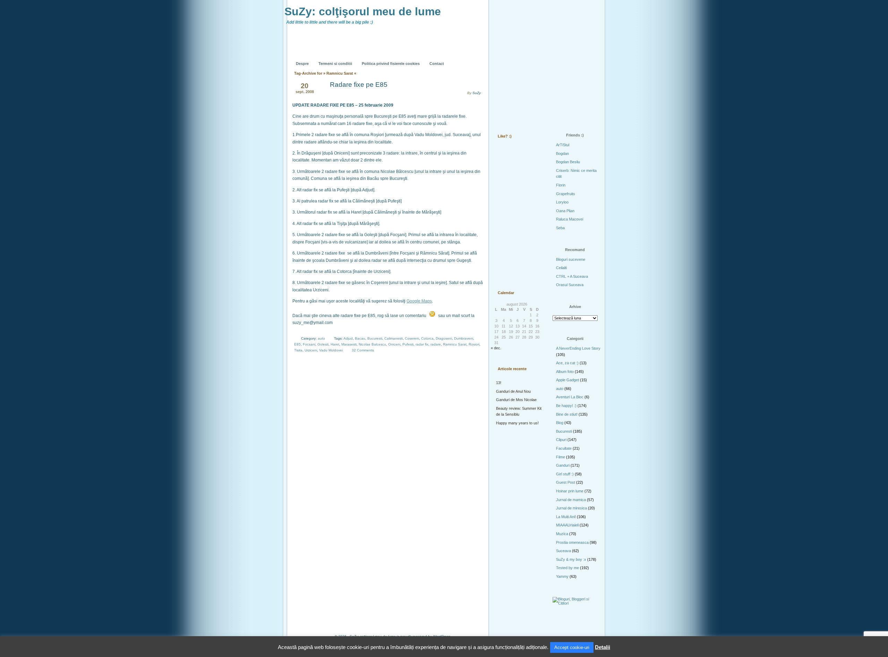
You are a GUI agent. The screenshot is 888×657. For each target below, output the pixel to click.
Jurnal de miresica (571, 508)
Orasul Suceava (569, 285)
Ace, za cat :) (567, 363)
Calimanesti (393, 338)
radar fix (422, 344)
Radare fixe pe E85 (358, 84)
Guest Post (565, 482)
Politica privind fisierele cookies (391, 63)
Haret (335, 344)
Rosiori (474, 344)
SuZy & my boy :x (571, 559)
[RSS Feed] (505, 58)
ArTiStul (562, 145)
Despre (302, 63)
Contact (436, 63)
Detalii (602, 647)
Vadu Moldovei (331, 350)
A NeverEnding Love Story (578, 348)
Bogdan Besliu (568, 162)
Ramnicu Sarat (455, 344)
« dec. (496, 348)
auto (321, 338)
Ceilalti (561, 268)
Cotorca (427, 338)
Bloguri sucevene (570, 259)
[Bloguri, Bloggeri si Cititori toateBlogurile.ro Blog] (576, 603)
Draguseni (444, 338)
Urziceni (311, 350)
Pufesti (407, 344)
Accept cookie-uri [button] (571, 647)
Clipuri (561, 440)
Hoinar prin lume (569, 491)
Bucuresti (374, 338)
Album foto (565, 371)
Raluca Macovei (569, 219)
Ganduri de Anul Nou (513, 391)
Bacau (360, 338)
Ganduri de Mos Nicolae (516, 400)
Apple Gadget (567, 380)
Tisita (298, 350)
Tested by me (567, 568)
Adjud (348, 338)
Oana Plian (565, 211)
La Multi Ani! (566, 517)
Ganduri (563, 465)
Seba (560, 228)
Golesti (322, 344)
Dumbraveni (463, 338)
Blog (559, 423)
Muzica (562, 534)
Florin (560, 185)
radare (435, 344)
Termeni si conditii (335, 63)
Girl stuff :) (565, 474)
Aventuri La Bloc (569, 397)
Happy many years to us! (517, 423)
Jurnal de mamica (571, 500)
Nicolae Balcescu (372, 344)
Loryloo (562, 202)
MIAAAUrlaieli (567, 525)
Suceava (563, 551)
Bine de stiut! (567, 414)
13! (498, 383)
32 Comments (363, 350)
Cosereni (412, 338)
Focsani (309, 344)
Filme (560, 457)
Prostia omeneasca (572, 542)
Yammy (562, 576)
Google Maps (419, 301)
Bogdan (562, 153)
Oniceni (394, 344)
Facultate (564, 448)
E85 (297, 344)
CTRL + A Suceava (572, 276)
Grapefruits (565, 194)
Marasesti (349, 344)
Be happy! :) (566, 406)
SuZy (476, 93)
